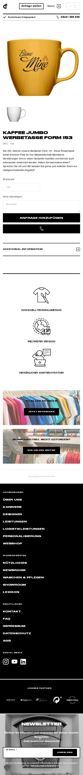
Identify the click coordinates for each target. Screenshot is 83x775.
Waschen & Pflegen (23, 577)
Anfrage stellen (31, 6)
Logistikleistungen (24, 529)
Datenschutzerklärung (43, 766)
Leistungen (15, 522)
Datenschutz (17, 633)
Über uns (12, 500)
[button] (7, 768)
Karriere (12, 507)
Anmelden (65, 752)
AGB (7, 641)
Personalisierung (22, 536)
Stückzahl (8, 179)
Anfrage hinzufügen (41, 218)
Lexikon (11, 592)
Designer (12, 514)
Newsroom (14, 570)
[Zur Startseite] (5, 6)
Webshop (12, 543)
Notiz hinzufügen (12, 197)
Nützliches (15, 563)
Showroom (14, 585)
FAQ (6, 619)
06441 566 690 (70, 17)
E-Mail (11, 750)
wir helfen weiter (41, 450)
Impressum (14, 626)
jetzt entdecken (41, 412)
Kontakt (12, 611)
